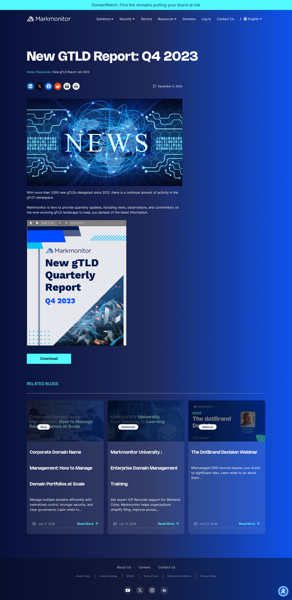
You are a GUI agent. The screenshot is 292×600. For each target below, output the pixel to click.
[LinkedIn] (164, 590)
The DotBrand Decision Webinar (224, 452)
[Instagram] (152, 590)
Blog (44, 427)
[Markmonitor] (49, 18)
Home (30, 72)
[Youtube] (128, 590)
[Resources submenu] (175, 19)
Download (49, 358)
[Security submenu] (133, 19)
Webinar (207, 427)
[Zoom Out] (60, 223)
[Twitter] (140, 590)
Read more (85, 523)
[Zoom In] (66, 223)
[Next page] (37, 223)
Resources (43, 72)
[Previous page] (31, 223)
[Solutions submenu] (112, 19)
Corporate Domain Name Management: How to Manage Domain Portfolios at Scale (61, 468)
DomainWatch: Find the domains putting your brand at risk (146, 5)
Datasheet (128, 427)
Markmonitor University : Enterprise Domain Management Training (144, 468)
